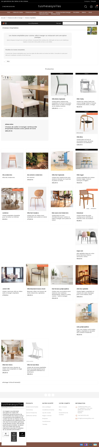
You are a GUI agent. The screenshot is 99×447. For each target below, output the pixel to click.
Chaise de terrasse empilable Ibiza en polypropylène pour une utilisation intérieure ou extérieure (36, 370)
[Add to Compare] (25, 113)
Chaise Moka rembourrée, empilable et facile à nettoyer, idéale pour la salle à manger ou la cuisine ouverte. (61, 104)
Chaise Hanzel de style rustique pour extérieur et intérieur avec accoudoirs (85, 217)
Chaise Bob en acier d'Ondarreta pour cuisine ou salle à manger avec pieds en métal (61, 218)
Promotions (29, 410)
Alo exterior (31, 177)
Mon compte (63, 407)
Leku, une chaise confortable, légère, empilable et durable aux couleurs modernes (86, 331)
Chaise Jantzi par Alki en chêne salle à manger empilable (12, 292)
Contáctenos (46, 421)
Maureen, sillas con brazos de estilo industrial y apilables (36, 292)
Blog (60, 410)
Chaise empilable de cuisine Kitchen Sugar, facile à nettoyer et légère (86, 179)
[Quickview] (28, 113)
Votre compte (64, 403)
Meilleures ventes (31, 415)
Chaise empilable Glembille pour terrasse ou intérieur (11, 216)
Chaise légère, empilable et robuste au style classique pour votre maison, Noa (85, 293)
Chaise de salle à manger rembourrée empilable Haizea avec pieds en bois (21, 128)
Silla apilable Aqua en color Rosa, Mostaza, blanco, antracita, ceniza (85, 255)
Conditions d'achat (48, 410)
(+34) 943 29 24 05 (8, 6)
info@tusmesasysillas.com (86, 418)
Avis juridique (46, 407)
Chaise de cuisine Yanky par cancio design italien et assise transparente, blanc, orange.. (86, 103)
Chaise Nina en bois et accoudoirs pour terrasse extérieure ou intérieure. (85, 141)
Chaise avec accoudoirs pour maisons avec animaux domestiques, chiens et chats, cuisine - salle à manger (61, 294)
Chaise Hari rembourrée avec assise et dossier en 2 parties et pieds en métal (61, 179)
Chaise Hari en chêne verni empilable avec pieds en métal (37, 216)
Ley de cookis (46, 413)
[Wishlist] (46, 75)
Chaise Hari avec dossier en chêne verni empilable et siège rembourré (12, 369)
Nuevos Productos (31, 413)
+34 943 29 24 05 (83, 415)
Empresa (45, 418)
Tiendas (44, 424)
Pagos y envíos (46, 415)
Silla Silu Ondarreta (8, 177)
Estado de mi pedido (32, 407)
